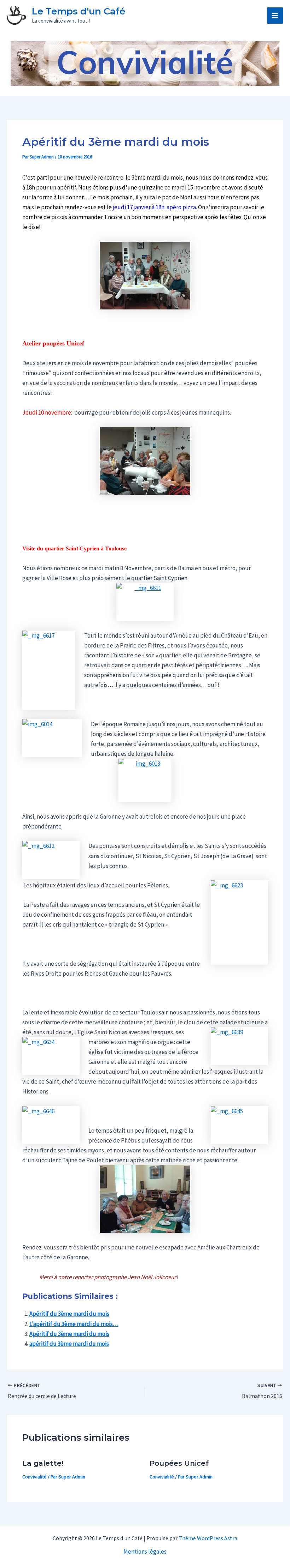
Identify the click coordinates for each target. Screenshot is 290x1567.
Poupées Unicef (179, 1463)
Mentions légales (145, 1551)
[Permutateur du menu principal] (275, 15)
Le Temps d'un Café (78, 11)
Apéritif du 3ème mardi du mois (69, 1314)
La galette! (42, 1463)
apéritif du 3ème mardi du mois (69, 1344)
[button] (256, 15)
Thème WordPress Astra (208, 1538)
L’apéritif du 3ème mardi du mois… (73, 1324)
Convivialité (34, 1476)
